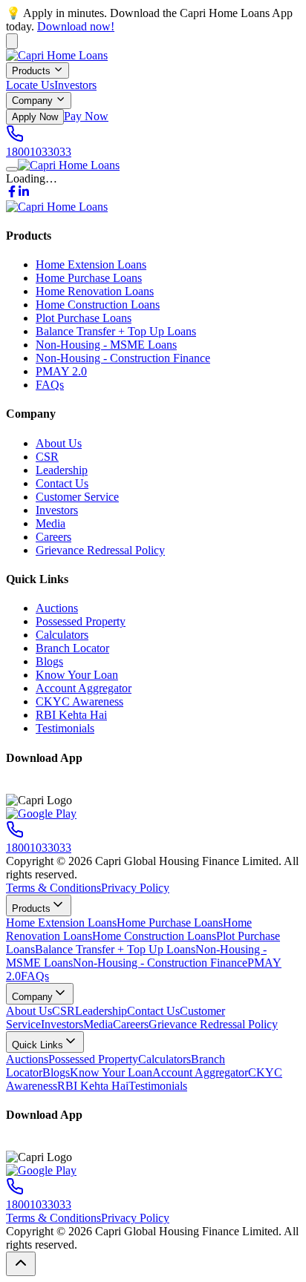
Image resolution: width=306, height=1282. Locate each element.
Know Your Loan (77, 674)
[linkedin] (24, 193)
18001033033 (38, 151)
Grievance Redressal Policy (100, 550)
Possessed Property (81, 621)
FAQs (50, 384)
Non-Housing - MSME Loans (106, 344)
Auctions (57, 608)
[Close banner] (12, 41)
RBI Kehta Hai (71, 715)
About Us (59, 443)
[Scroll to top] (21, 1264)
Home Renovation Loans (95, 291)
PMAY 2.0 (61, 371)
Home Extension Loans (91, 264)
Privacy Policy (135, 887)
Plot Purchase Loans (83, 318)
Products (31, 70)
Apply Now (35, 116)
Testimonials (65, 728)
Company (32, 101)
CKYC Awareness (79, 701)
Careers (53, 536)
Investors (75, 85)
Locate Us (30, 85)
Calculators (62, 634)
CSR (47, 456)
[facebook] (12, 193)
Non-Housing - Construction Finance (123, 358)
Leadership (62, 470)
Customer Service (77, 496)
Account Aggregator (83, 688)
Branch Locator (72, 648)
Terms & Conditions (53, 887)
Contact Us (62, 483)
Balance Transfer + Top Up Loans (116, 331)
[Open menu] (12, 169)
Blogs (49, 661)
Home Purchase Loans (89, 278)
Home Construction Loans (98, 304)
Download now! (75, 26)
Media (50, 523)
